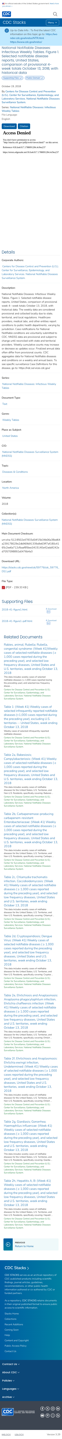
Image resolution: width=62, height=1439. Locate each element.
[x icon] (47, 1408)
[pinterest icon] (47, 1415)
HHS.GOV (6, 1434)
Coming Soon (12, 1329)
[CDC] (6, 14)
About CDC (9, 1372)
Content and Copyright (17, 1340)
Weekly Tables (10, 420)
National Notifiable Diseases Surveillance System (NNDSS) (30, 521)
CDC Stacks (15, 1268)
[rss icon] (58, 1415)
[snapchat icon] (52, 1415)
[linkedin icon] (58, 1408)
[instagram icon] (52, 1408)
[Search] (55, 14)
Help (7, 1335)
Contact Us (10, 1351)
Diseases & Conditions (15, 472)
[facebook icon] (42, 1408)
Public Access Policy (16, 1345)
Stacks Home (12, 1313)
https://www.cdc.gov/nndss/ (26, 42)
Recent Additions (14, 1324)
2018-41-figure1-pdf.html (17, 621)
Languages (9, 1389)
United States (10, 436)
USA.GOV (19, 1434)
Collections (10, 1319)
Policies (7, 1380)
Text (4, 404)
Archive (7, 1397)
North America (10, 488)
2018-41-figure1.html (14, 609)
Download (9, 126)
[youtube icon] (42, 1415)
